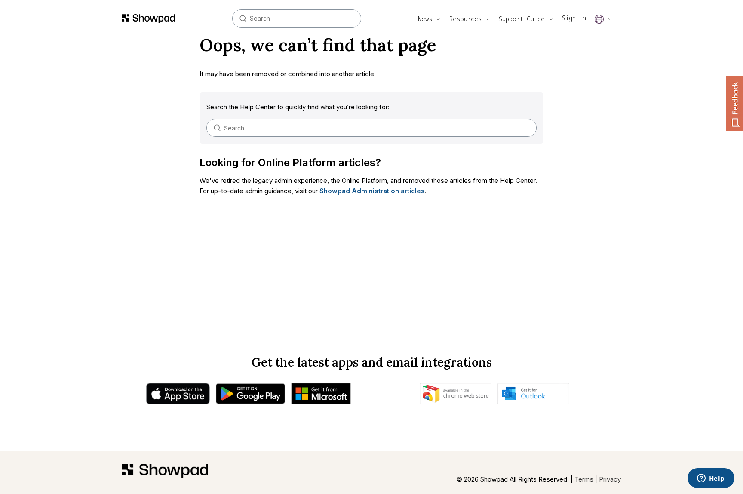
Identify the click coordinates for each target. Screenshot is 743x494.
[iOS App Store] (178, 396)
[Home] (165, 474)
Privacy (610, 479)
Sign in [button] (574, 18)
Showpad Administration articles (372, 191)
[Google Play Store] (250, 396)
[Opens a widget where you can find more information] (710, 479)
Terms (583, 479)
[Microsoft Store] (321, 396)
